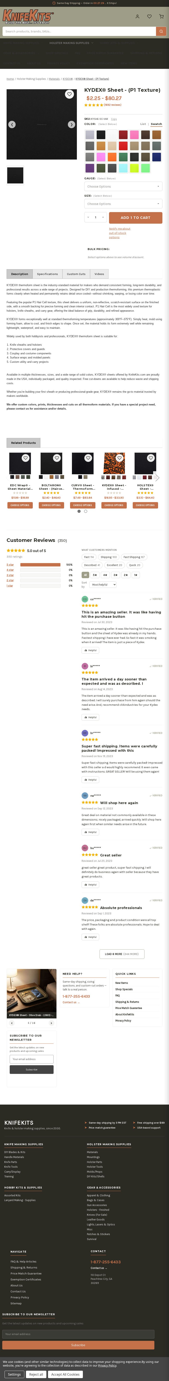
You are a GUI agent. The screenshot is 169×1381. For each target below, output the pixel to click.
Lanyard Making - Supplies (20, 1200)
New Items (129, 63)
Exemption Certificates (95, 63)
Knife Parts (10, 1162)
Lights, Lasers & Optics (101, 1224)
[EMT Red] (124, 477)
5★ (95, 575)
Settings (14, 1374)
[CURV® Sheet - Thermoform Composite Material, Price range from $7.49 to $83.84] (83, 463)
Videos (99, 274)
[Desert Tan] (119, 477)
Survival (91, 1239)
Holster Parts (94, 1162)
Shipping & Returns (146, 53)
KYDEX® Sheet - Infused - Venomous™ (114, 487)
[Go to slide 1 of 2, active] (79, 511)
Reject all (36, 1374)
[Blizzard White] (46, 477)
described (92, 565)
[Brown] (150, 477)
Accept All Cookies (65, 1374)
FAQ (77, 53)
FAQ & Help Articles (23, 1261)
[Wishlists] (149, 16)
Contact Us (11, 63)
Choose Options (20, 505)
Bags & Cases (95, 1200)
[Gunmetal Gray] (57, 477)
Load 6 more (122, 954)
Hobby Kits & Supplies (117, 43)
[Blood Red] (108, 477)
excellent (114, 565)
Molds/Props (94, 1171)
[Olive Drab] (28, 477)
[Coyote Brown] (17, 477)
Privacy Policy (58, 63)
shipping (109, 557)
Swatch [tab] (156, 124)
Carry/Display (12, 1171)
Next (157, 477)
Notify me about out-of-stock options (119, 233)
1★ (135, 575)
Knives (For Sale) (97, 1214)
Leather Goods (96, 1219)
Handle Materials (14, 1157)
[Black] (12, 477)
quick (134, 565)
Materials (92, 1152)
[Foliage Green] (23, 477)
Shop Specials (57, 53)
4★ (105, 575)
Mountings (93, 1157)
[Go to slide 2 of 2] (85, 511)
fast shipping (134, 557)
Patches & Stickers (98, 1234)
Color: (123, 124)
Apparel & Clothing (98, 1195)
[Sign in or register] (137, 16)
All (85, 575)
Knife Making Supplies (21, 43)
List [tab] (143, 124)
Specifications (47, 274)
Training (9, 1176)
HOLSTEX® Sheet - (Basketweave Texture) (145, 487)
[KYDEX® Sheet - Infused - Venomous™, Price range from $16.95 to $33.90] (114, 463)
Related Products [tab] (23, 443)
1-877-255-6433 (76, 996)
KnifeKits (19, 1123)
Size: (98, 195)
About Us (34, 63)
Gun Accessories (97, 1205)
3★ (116, 575)
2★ (126, 575)
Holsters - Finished (98, 1209)
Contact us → (71, 1002)
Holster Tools (95, 1166)
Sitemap (16, 1303)
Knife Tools (11, 1166)
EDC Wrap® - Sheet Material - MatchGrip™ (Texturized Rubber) (20, 487)
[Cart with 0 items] (161, 16)
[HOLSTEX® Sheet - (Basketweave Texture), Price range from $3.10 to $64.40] (145, 463)
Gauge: (100, 178)
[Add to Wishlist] (69, 94)
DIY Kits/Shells (95, 1176)
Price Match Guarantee (105, 53)
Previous (8, 477)
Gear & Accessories (19, 53)
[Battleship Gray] (134, 477)
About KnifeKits (124, 1014)
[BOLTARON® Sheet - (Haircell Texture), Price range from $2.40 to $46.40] (51, 463)
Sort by (84, 584)
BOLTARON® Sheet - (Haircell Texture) (51, 487)
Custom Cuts (76, 274)
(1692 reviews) (112, 104)
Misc (90, 1229)
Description (19, 274)
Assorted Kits (12, 1195)
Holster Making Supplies (69, 43)
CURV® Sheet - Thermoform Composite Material (82, 487)
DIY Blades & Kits (14, 1152)
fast (89, 557)
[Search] (161, 31)
